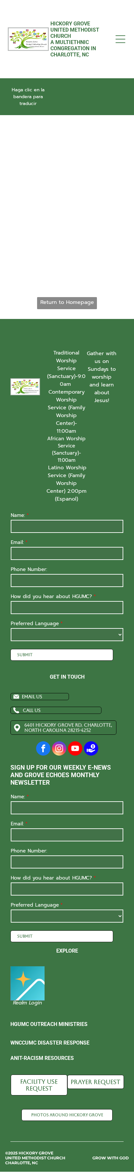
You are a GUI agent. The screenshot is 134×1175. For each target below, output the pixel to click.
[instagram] (59, 749)
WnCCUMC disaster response (49, 1043)
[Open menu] (120, 39)
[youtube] (75, 749)
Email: (17, 542)
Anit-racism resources (42, 1058)
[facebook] (43, 749)
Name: (18, 515)
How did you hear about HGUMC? (51, 596)
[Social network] (91, 749)
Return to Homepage (67, 302)
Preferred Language (35, 623)
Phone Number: (29, 569)
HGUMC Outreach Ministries (48, 1024)
